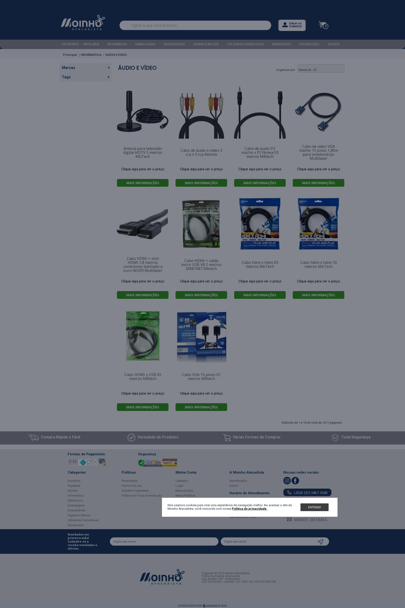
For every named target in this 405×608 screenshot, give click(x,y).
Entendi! (314, 507)
